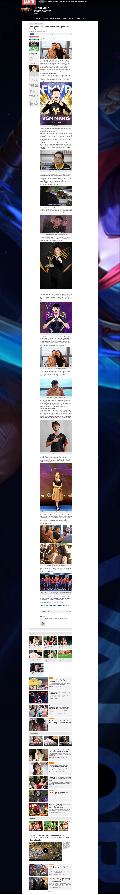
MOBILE (42, 1)
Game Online (56, 713)
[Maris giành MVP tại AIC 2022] (56, 103)
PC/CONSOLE (55, 1)
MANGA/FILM (65, 1)
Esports (61, 71)
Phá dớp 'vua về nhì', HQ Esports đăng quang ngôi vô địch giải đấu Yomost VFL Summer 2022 (33, 49)
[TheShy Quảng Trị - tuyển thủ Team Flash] (56, 436)
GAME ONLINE (50, 1)
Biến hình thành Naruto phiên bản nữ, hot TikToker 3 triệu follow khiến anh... (65, 646)
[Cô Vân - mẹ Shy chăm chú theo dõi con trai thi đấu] (56, 553)
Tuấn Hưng (51, 713)
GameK (31, 23)
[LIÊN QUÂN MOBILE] (26, 10)
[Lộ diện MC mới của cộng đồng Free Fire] (37, 667)
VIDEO (86, 1)
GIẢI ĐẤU (64, 18)
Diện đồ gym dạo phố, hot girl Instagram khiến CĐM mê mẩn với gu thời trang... (50, 646)
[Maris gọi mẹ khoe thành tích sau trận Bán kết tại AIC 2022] (56, 224)
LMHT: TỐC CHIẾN (74, 1)
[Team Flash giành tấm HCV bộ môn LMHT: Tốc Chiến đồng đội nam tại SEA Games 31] (56, 582)
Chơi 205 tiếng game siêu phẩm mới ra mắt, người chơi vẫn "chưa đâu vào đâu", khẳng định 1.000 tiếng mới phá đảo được (34, 80)
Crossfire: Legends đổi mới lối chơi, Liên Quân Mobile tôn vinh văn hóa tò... (64, 660)
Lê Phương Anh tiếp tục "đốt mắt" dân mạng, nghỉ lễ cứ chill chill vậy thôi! (34, 74)
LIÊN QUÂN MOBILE (81, 1)
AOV (53, 618)
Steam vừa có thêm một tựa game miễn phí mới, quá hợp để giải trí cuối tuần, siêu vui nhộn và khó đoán (59, 806)
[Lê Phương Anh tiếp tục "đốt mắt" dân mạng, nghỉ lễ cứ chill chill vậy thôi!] (34, 68)
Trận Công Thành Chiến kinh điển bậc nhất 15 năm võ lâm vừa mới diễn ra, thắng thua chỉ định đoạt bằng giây (49, 837)
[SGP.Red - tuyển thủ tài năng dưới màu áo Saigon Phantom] (56, 317)
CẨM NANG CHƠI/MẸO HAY (55, 18)
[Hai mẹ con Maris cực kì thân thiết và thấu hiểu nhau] (56, 357)
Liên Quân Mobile (48, 618)
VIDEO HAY (71, 18)
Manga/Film (55, 728)
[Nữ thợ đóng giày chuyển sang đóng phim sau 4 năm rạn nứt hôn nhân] (38, 768)
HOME (39, 1)
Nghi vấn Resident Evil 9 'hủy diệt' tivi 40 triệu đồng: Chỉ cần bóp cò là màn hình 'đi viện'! (34, 86)
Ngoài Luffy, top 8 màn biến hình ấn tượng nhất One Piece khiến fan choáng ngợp (59, 868)
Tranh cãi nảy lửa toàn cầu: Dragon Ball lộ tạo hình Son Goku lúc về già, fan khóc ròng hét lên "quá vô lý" (34, 103)
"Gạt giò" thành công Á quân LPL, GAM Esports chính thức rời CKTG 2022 (34, 54)
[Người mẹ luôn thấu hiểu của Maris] (56, 160)
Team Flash (57, 618)
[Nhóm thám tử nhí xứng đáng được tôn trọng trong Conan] (38, 683)
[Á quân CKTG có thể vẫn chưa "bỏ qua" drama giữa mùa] (38, 697)
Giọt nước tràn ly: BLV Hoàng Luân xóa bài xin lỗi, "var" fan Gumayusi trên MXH (34, 91)
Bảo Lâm (50, 728)
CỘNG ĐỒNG (45, 18)
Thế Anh (50, 786)
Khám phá (55, 686)
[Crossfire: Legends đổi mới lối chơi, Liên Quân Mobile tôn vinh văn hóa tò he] (65, 654)
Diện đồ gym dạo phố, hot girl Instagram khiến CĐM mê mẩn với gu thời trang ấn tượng (60, 778)
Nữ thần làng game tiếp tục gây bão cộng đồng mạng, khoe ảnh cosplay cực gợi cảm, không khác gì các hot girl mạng (60, 707)
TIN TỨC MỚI (38, 18)
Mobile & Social (39, 23)
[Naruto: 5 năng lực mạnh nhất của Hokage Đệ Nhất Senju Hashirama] (38, 796)
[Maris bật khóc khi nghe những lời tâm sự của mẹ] (56, 387)
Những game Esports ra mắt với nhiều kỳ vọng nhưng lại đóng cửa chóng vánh (34, 59)
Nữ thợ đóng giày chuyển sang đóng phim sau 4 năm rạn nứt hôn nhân (58, 765)
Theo (56, 611)
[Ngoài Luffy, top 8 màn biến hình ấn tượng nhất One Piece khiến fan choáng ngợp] (38, 870)
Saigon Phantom (63, 618)
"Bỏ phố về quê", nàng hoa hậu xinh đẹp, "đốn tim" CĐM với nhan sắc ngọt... (50, 660)
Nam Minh (51, 686)
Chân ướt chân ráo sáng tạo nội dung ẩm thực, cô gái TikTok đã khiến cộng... (35, 660)
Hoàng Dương (51, 757)
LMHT (69, 1)
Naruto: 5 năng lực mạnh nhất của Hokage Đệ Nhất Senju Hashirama (58, 793)
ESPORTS (45, 1)
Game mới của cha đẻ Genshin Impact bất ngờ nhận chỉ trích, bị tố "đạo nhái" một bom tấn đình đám (59, 880)
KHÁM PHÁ (60, 1)
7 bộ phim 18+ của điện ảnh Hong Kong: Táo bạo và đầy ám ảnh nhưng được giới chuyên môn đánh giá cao (60, 722)
